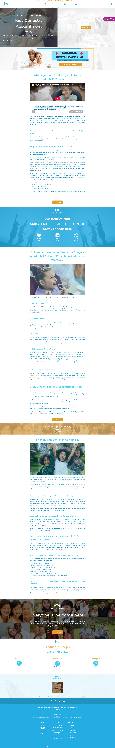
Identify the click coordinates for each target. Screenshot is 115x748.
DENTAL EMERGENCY (57, 725)
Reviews (52, 4)
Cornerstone (74, 696)
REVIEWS (42, 733)
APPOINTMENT (72, 732)
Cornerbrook (81, 696)
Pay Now (92, 4)
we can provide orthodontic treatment (41, 362)
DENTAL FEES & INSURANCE (42, 728)
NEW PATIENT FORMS (72, 735)
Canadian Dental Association (41, 137)
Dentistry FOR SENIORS (57, 733)
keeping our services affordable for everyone (56, 593)
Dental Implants (57, 738)
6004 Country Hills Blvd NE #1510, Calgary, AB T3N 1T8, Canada (58, 1)
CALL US (72, 727)
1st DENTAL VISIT (43, 731)
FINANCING (72, 737)
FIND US (72, 725)
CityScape (67, 696)
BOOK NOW (86, 27)
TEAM (42, 725)
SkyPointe (89, 696)
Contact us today (37, 414)
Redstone (62, 696)
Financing (82, 4)
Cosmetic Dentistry (57, 730)
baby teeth (76, 151)
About (42, 4)
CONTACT (107, 4)
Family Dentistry (57, 727)
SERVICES (60, 4)
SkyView (51, 696)
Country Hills (57, 696)
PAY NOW (72, 740)
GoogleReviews (57, 239)
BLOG (99, 4)
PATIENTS (71, 4)
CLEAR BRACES (57, 736)
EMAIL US (72, 730)
